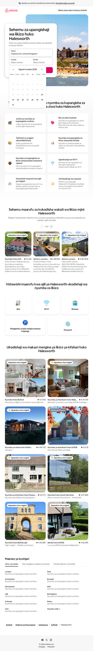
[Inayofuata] (51, 227)
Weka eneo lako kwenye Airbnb (72, 10)
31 (13, 105)
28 (32, 100)
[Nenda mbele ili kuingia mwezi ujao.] (42, 69)
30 (42, 100)
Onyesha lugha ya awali (65, 3)
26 (23, 100)
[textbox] (20, 62)
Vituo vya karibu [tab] (11, 564)
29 (37, 100)
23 (42, 95)
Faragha (42, 647)
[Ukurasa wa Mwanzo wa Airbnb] (11, 10)
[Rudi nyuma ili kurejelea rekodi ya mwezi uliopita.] (13, 69)
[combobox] (31, 53)
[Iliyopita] (42, 227)
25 (18, 100)
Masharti (51, 647)
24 (13, 100)
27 (28, 100)
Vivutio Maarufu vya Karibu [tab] (64, 564)
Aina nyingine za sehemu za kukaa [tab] (35, 564)
